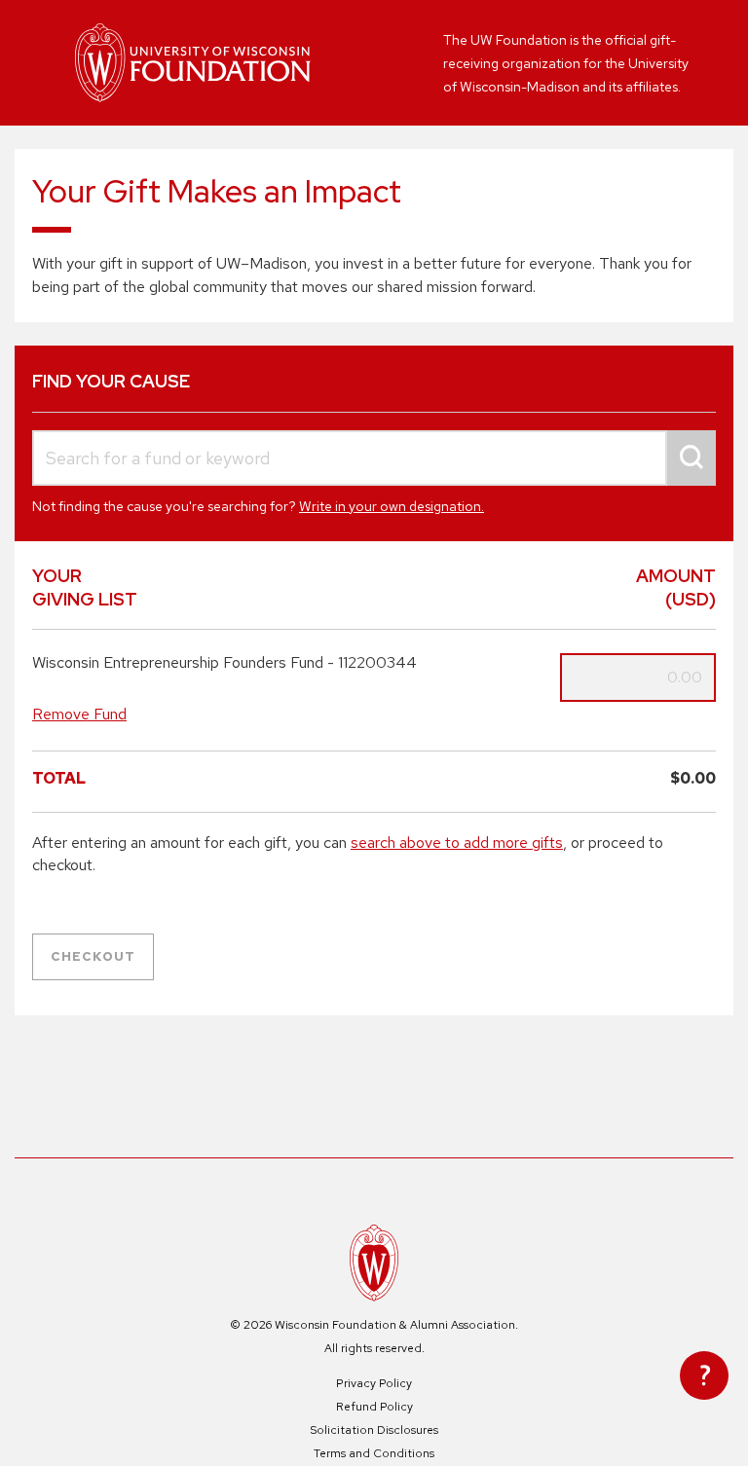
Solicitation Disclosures (374, 1430)
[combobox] (374, 458)
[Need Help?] (704, 1375)
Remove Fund (79, 714)
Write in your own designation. (391, 506)
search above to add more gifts (457, 842)
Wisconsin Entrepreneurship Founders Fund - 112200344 (224, 663)
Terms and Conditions (374, 1453)
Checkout (93, 956)
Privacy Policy (374, 1383)
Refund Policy (374, 1406)
